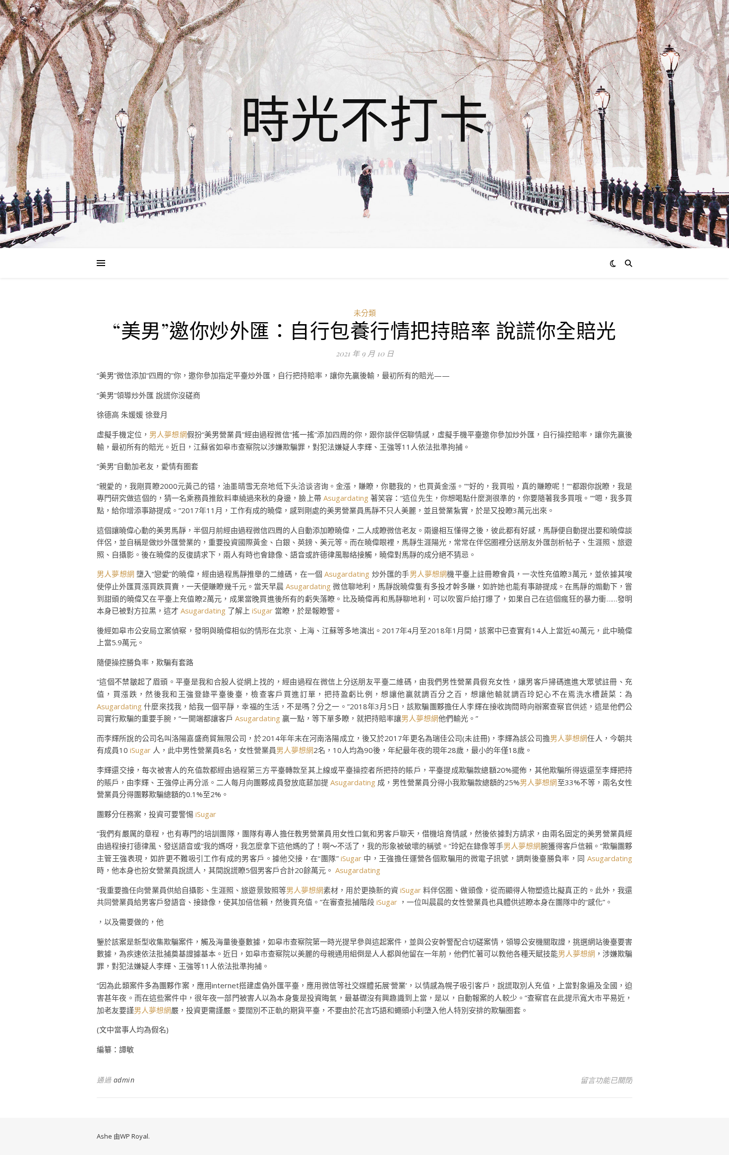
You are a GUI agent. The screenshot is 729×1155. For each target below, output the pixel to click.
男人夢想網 (168, 434)
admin (124, 1080)
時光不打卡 (364, 118)
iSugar (262, 610)
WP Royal (134, 1136)
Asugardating (345, 498)
